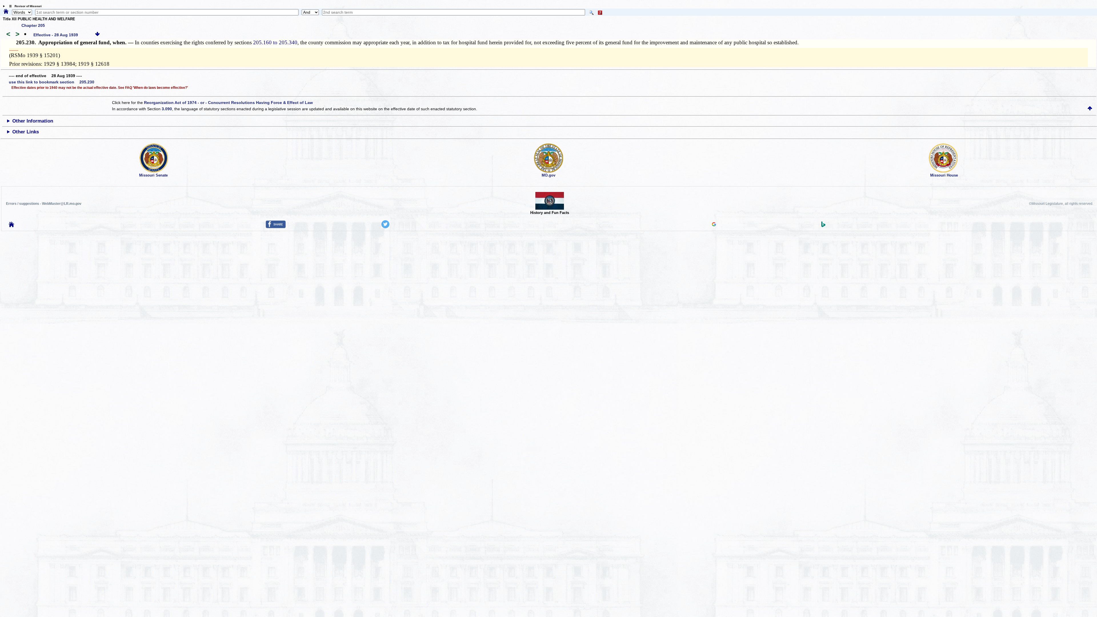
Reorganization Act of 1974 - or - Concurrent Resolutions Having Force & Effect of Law (228, 102)
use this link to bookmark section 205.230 (51, 82)
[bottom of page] (97, 35)
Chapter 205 (33, 25)
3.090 (167, 109)
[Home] (6, 12)
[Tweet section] (385, 227)
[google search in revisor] (714, 225)
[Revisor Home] (11, 225)
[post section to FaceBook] (276, 227)
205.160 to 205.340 (275, 42)
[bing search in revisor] (823, 225)
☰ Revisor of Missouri (24, 6)
